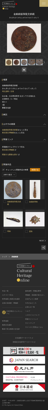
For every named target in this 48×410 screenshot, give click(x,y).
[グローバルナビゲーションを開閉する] (43, 3)
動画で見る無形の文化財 (11, 329)
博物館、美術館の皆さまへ (34, 295)
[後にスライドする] (44, 62)
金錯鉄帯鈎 (33, 202)
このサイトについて (32, 315)
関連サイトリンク (31, 319)
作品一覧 (5, 291)
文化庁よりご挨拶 (31, 299)
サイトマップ (30, 323)
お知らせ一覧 (30, 307)
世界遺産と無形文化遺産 (11, 299)
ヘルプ (27, 311)
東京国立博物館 (8, 133)
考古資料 (5, 91)
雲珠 (30, 231)
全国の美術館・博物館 (10, 303)
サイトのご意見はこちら (34, 327)
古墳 (12, 91)
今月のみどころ (30, 303)
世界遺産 (5, 321)
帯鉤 (9, 231)
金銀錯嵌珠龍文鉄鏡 (10, 130)
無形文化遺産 (7, 325)
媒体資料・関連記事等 (33, 291)
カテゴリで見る (7, 295)
